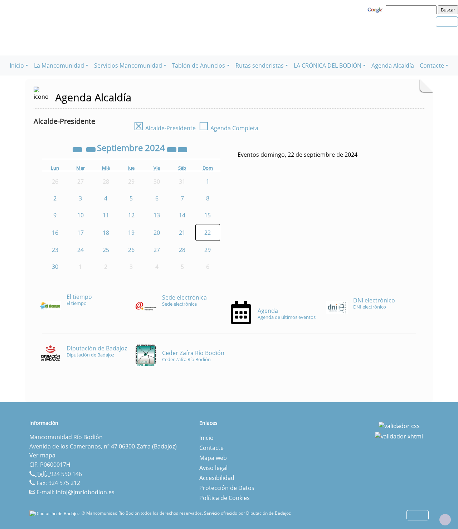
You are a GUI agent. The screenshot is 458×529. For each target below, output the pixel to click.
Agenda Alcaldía (392, 65)
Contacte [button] (432, 65)
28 (182, 250)
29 (207, 250)
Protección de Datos (226, 488)
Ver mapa (42, 455)
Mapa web (213, 458)
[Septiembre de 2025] (172, 149)
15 (207, 215)
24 (80, 250)
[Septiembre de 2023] (78, 149)
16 (55, 233)
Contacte (211, 448)
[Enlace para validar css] (399, 425)
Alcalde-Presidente (164, 128)
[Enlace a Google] (376, 9)
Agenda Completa (228, 128)
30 (55, 267)
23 (55, 250)
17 (80, 233)
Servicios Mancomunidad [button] (128, 65)
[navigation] (412, 9)
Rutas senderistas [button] (259, 65)
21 (182, 233)
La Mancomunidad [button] (59, 65)
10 (80, 215)
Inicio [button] (17, 65)
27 (157, 250)
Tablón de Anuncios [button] (198, 65)
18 (106, 233)
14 (182, 215)
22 (207, 233)
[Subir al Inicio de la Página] (445, 519)
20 (157, 233)
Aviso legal (213, 468)
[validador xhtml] (399, 436)
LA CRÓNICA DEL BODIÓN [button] (327, 65)
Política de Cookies (224, 498)
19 (131, 233)
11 (106, 215)
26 (131, 250)
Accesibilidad (216, 478)
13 (157, 215)
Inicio (206, 438)
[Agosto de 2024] (91, 149)
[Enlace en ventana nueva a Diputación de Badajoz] (55, 513)
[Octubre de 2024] (182, 149)
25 (106, 250)
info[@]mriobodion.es (85, 492)
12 (131, 215)
